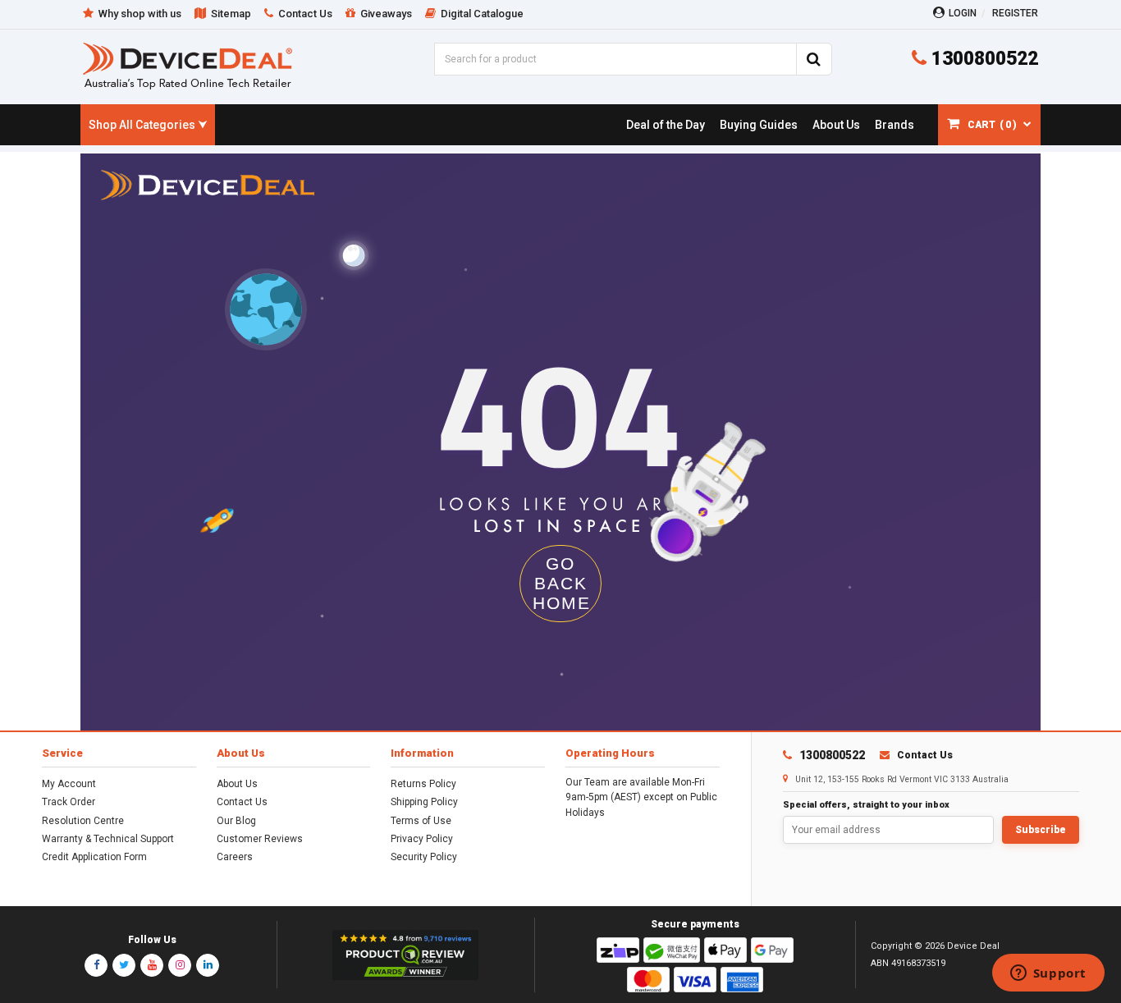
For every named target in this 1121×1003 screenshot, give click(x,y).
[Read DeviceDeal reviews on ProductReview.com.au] (406, 955)
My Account (69, 784)
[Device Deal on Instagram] (179, 965)
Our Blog (236, 821)
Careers (235, 857)
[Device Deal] (187, 65)
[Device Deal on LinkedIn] (207, 965)
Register (1015, 13)
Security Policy (424, 857)
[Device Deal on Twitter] (123, 965)
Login (963, 13)
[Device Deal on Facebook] (96, 965)
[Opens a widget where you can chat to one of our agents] (1048, 974)
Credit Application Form (94, 857)
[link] (665, 124)
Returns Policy (423, 784)
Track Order (68, 802)
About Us (237, 784)
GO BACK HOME (562, 583)
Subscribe (1040, 830)
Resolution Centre (83, 821)
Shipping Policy (424, 802)
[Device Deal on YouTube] (151, 965)
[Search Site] (814, 59)
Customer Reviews (260, 839)
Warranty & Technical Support (108, 839)
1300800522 (982, 59)
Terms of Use (421, 821)
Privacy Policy (422, 839)
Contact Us (242, 802)
